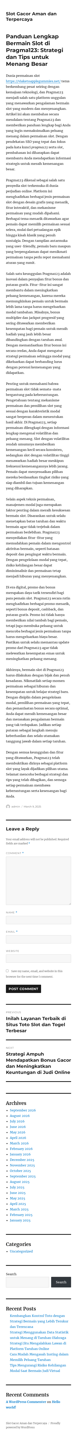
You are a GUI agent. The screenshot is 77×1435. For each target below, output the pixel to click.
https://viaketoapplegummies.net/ (33, 81)
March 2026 (19, 1143)
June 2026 (18, 1127)
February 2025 (21, 1215)
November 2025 (22, 1165)
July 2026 (17, 1121)
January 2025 (20, 1220)
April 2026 (18, 1138)
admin (15, 806)
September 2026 (23, 1110)
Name (11, 912)
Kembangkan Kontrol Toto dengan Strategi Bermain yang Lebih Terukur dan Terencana (39, 1321)
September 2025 (23, 1176)
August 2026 (20, 1116)
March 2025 (19, 1209)
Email (12, 931)
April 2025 (18, 1204)
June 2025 (18, 1193)
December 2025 (22, 1160)
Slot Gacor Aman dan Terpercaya (31, 16)
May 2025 (17, 1198)
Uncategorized (21, 1251)
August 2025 (20, 1182)
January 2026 (20, 1154)
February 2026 (21, 1149)
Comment (15, 853)
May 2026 (17, 1132)
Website (12, 950)
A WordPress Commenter (26, 1402)
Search (11, 1274)
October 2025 (20, 1171)
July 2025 (17, 1187)
